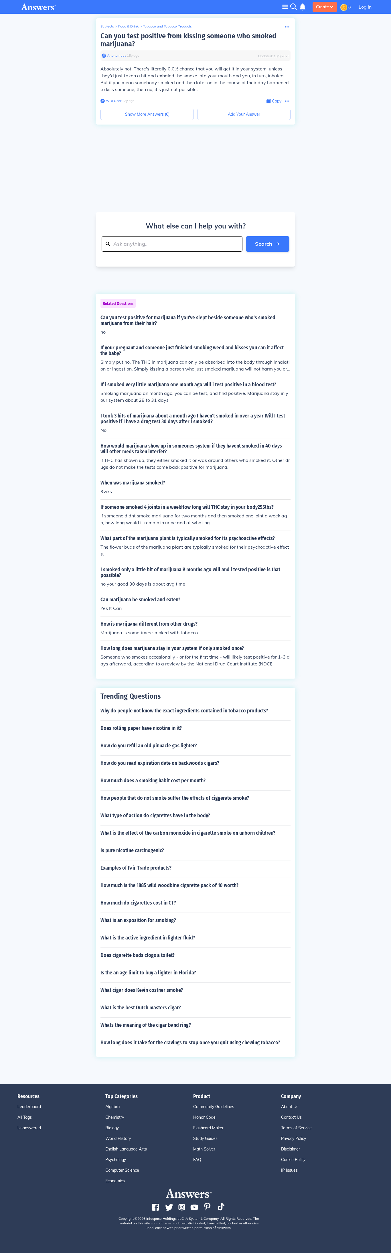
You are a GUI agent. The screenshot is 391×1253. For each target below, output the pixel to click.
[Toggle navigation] (285, 7)
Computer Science (122, 1170)
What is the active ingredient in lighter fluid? (147, 938)
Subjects (107, 26)
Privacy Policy (293, 1138)
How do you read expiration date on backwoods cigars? (159, 763)
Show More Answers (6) (147, 114)
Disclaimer (290, 1149)
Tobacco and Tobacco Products (167, 26)
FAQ (197, 1159)
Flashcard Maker (208, 1127)
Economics (115, 1180)
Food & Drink (128, 26)
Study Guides (205, 1138)
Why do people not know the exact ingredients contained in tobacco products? (184, 711)
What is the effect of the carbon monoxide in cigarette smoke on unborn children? (187, 833)
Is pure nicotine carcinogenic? (132, 850)
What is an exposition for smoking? (138, 920)
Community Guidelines (213, 1106)
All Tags (24, 1117)
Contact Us (291, 1117)
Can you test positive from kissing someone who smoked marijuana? (188, 39)
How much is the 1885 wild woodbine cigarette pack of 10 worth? (169, 885)
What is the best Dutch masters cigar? (140, 1007)
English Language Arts (126, 1149)
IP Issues (289, 1170)
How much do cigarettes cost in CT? (138, 903)
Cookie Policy (293, 1159)
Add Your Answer (244, 114)
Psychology (115, 1159)
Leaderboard (29, 1106)
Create (322, 6)
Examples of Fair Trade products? (135, 868)
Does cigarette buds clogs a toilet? (137, 955)
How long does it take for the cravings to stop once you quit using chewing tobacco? (190, 1042)
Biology (112, 1127)
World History (118, 1138)
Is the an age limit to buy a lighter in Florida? (148, 973)
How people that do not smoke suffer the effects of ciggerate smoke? (174, 798)
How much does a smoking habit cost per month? (153, 780)
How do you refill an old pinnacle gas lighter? (148, 745)
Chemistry (114, 1117)
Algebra (112, 1106)
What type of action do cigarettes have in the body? (155, 815)
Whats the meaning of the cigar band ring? (145, 1025)
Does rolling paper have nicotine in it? (141, 728)
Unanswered (29, 1127)
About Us (289, 1106)
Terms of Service (296, 1127)
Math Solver (204, 1149)
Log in (365, 7)
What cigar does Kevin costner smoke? (141, 990)
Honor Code (204, 1117)
